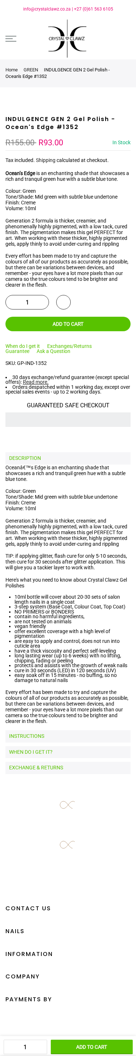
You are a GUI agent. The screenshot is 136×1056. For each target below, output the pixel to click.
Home (11, 69)
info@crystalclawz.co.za (47, 9)
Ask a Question (53, 351)
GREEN (31, 69)
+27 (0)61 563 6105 (93, 9)
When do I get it (22, 346)
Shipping (45, 160)
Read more (35, 382)
